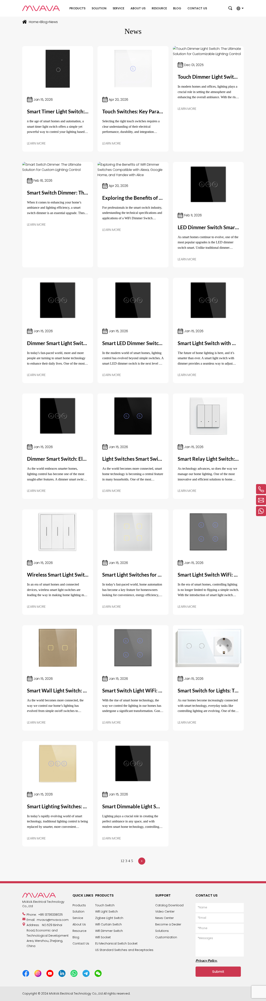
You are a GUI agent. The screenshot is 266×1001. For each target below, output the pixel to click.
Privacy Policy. (206, 960)
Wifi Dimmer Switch (109, 931)
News (53, 22)
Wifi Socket (103, 937)
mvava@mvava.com (53, 920)
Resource (159, 8)
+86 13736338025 (50, 915)
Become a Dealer (168, 924)
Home (33, 22)
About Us (138, 8)
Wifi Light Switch (106, 911)
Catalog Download (169, 905)
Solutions (162, 931)
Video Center (165, 911)
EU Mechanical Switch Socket (116, 943)
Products (77, 8)
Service (118, 8)
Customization (166, 937)
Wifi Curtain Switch (108, 924)
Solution (99, 8)
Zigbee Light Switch (109, 918)
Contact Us (197, 8)
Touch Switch (105, 905)
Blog (177, 8)
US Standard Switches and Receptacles (124, 950)
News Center (164, 918)
